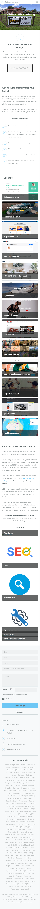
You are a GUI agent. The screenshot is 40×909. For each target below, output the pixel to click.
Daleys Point (12, 790)
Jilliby (6, 814)
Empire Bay (30, 796)
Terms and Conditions (26, 902)
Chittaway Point (30, 785)
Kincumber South (20, 819)
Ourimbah (20, 845)
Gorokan (25, 803)
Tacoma (13, 863)
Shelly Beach (28, 858)
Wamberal (19, 876)
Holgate (22, 811)
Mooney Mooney (11, 837)
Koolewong (14, 822)
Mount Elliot (9, 840)
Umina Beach (29, 871)
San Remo (11, 858)
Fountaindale (23, 801)
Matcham (31, 834)
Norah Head (13, 842)
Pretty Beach (28, 853)
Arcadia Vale (16, 767)
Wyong (11, 886)
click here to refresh (22, 695)
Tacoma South (22, 863)
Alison (23, 765)
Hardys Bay (14, 811)
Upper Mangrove (12, 873)
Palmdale (9, 847)
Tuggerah (28, 868)
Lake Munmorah (10, 824)
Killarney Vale (11, 816)
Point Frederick (17, 853)
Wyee (15, 884)
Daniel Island (22, 790)
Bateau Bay (11, 770)
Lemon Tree (20, 824)
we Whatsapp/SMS (14, 749)
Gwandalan (9, 809)
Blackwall (9, 772)
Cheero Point (9, 785)
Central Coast (8, 765)
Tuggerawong (10, 871)
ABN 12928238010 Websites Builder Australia (14, 899)
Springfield (23, 860)
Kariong (28, 814)
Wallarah (11, 876)
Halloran (25, 809)
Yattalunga (24, 889)
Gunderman (29, 806)
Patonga (16, 847)
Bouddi (14, 775)
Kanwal (21, 814)
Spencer (15, 860)
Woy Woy (27, 881)
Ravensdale (9, 855)
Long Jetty (24, 827)
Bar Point (30, 767)
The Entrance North (28, 866)
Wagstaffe (30, 873)
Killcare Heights (28, 816)
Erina (9, 798)
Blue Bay (16, 772)
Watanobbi (9, 878)
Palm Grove (29, 845)
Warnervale (27, 876)
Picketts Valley (25, 850)
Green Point (11, 806)
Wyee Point (22, 884)
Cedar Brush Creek (22, 780)
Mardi (19, 834)
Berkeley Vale (28, 770)
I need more (20, 528)
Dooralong (10, 793)
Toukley (21, 868)
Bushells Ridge (24, 777)
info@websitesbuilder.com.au (16, 744)
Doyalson (18, 793)
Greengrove (20, 806)
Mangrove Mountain (26, 832)
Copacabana (25, 788)
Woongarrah (19, 881)
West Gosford (30, 878)
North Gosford (11, 845)
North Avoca (30, 842)
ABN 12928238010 (13, 725)
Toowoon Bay (12, 868)
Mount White (18, 840)
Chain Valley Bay (18, 783)
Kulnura (22, 822)
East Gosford (21, 796)
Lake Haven (30, 822)
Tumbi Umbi (20, 871)
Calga (33, 777)
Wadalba (22, 873)
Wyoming (30, 884)
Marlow (24, 834)
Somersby (8, 860)
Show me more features (20, 118)
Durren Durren (10, 796)
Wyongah (28, 886)
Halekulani (18, 809)
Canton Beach (10, 780)
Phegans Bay (15, 850)
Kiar (33, 814)
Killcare (19, 816)
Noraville (22, 842)
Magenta (30, 829)
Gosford (31, 803)
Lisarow (28, 824)
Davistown (31, 790)
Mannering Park (10, 834)
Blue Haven (25, 772)
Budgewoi (21, 775)
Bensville (19, 770)
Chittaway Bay (19, 785)
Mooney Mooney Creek (26, 837)
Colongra (16, 788)
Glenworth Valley (15, 803)
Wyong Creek (19, 886)
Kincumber (10, 819)
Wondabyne (9, 881)
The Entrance (16, 866)
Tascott (30, 863)
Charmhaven (30, 783)
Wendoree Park (19, 878)
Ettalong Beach (27, 798)
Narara (26, 840)
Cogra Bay (8, 788)
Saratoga (19, 858)
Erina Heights (16, 798)
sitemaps (30, 897)
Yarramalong (15, 889)
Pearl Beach (25, 847)
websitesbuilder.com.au (10, 2)
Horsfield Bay (30, 811)
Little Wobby (16, 827)
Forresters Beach (11, 801)
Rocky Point (18, 855)
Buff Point (15, 777)
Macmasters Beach (20, 829)
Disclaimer (9, 699)
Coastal (16, 765)
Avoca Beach (31, 765)
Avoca (8, 767)
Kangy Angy (14, 814)
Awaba (24, 767)
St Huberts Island (29, 855)
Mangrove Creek (13, 832)
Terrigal (7, 866)
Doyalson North (28, 793)
